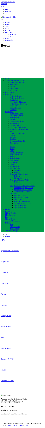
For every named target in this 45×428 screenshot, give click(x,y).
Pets (6, 217)
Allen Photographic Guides (23, 188)
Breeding (13, 139)
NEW (7, 78)
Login (7, 9)
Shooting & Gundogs (17, 82)
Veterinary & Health (16, 114)
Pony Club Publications (18, 102)
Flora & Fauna (15, 227)
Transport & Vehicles (12, 221)
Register (8, 11)
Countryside (14, 88)
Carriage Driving (15, 125)
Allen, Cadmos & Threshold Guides (22, 186)
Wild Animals (14, 229)
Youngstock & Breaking (18, 141)
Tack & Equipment (16, 116)
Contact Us (9, 40)
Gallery (7, 38)
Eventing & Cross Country (19, 174)
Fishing (12, 86)
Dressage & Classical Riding (19, 180)
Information (9, 32)
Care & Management (17, 121)
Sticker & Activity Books (18, 104)
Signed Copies (10, 219)
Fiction (12, 151)
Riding (12, 131)
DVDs (7, 30)
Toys (7, 26)
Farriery (12, 119)
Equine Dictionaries (16, 153)
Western (12, 135)
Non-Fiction (18, 199)
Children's (8, 94)
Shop (7, 234)
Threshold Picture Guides (23, 190)
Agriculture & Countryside (14, 80)
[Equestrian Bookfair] (8, 17)
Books (7, 24)
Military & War (15, 166)
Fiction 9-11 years (16, 96)
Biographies (9, 92)
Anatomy (13, 137)
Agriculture (13, 84)
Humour (12, 147)
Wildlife (8, 223)
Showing (13, 145)
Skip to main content (8, 2)
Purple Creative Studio (14, 425)
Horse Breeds (14, 117)
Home (7, 23)
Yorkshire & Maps (11, 231)
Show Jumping (15, 168)
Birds (11, 225)
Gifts (7, 28)
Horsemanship (15, 158)
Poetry (12, 164)
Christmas (13, 110)
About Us (13, 34)
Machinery (13, 90)
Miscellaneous (14, 123)
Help (11, 36)
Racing (12, 149)
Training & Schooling (17, 133)
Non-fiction (14, 100)
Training (17, 172)
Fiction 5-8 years (15, 106)
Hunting (12, 156)
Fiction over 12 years (17, 98)
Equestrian (9, 112)
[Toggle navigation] (2, 19)
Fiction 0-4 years (15, 108)
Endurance (13, 162)
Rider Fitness (14, 160)
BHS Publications (16, 155)
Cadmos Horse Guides (22, 192)
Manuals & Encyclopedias (19, 129)
